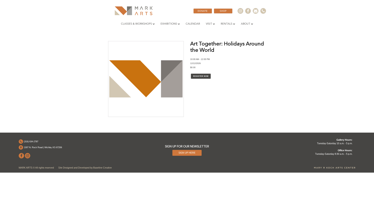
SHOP (223, 11)
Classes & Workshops (136, 24)
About (245, 24)
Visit (209, 24)
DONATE (203, 11)
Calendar (193, 24)
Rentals (226, 24)
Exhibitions (169, 24)
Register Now (200, 76)
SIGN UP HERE (187, 153)
